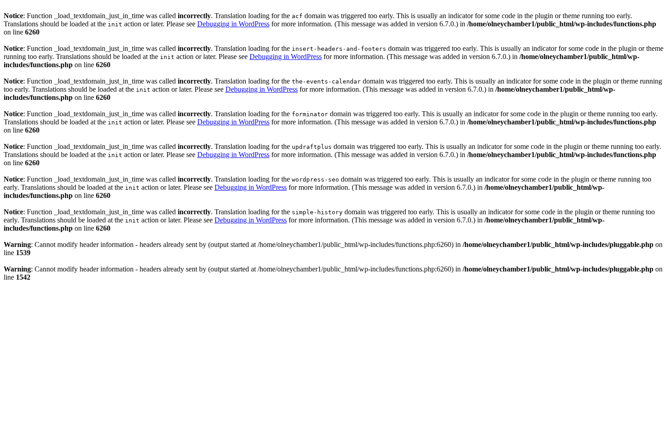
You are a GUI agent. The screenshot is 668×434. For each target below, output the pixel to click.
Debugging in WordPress (233, 24)
